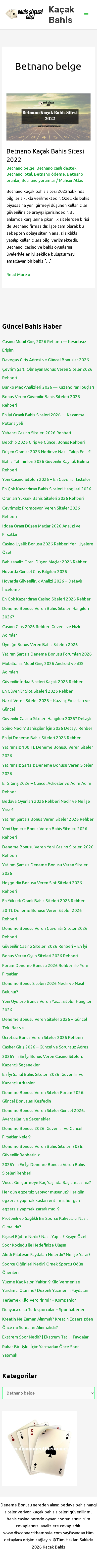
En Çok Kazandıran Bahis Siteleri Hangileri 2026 (46, 488)
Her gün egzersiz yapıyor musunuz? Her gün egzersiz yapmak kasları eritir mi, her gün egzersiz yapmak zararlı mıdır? (43, 1200)
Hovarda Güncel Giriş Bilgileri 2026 (34, 571)
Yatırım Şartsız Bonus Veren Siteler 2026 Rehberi (48, 819)
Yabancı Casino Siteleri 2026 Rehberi (36, 432)
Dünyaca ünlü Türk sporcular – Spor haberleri (44, 1309)
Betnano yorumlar (38, 180)
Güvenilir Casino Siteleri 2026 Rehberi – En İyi (44, 946)
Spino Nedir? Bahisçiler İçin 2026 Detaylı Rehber (47, 728)
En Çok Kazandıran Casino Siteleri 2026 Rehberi (47, 598)
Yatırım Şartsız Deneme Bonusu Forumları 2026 (47, 654)
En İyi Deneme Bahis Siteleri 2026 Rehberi (42, 737)
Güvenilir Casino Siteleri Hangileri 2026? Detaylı (46, 718)
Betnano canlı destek (57, 168)
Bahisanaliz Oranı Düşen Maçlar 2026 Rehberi (45, 561)
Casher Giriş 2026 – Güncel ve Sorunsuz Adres (45, 1046)
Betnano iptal (19, 174)
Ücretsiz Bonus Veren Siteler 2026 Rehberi (42, 1037)
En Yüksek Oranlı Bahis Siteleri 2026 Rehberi (44, 900)
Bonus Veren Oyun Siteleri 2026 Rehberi (40, 955)
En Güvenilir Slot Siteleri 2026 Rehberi (38, 691)
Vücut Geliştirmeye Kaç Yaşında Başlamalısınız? (46, 1182)
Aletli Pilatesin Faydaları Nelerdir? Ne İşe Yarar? (46, 1254)
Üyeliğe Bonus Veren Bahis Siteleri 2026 (40, 644)
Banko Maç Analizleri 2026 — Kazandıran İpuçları (48, 387)
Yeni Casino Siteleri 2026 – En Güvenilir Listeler (46, 479)
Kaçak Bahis (61, 14)
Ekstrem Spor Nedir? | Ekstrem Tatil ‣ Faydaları (46, 1337)
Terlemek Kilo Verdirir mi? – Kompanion (39, 1300)
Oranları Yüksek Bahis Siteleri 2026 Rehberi (43, 498)
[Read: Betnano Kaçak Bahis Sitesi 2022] (48, 116)
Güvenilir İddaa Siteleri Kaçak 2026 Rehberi (43, 681)
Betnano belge (20, 168)
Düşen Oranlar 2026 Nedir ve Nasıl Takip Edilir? (46, 451)
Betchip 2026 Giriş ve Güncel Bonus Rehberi (43, 442)
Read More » (18, 275)
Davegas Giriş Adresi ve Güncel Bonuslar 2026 (45, 359)
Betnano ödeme (49, 174)
